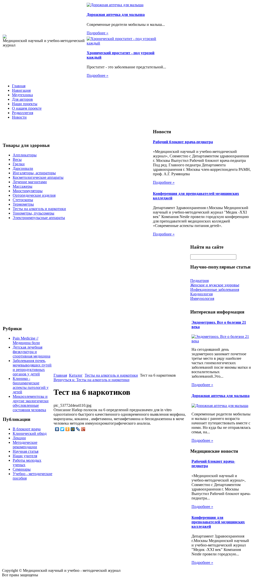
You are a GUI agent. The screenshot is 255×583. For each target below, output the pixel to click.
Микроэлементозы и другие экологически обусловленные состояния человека (31, 403)
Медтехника (22, 95)
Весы (17, 159)
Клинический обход (30, 433)
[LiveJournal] (78, 429)
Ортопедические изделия (34, 195)
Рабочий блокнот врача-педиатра (183, 142)
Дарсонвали (23, 168)
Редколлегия (22, 113)
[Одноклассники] (67, 429)
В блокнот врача (27, 429)
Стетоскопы (23, 200)
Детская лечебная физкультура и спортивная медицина (31, 351)
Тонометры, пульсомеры (33, 213)
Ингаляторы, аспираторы (34, 173)
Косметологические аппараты (38, 177)
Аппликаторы (25, 155)
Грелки (19, 164)
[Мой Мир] (72, 429)
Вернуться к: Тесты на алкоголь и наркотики (91, 380)
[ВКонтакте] (57, 429)
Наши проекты (24, 104)
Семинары (22, 469)
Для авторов (22, 99)
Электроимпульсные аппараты (39, 218)
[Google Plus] (83, 429)
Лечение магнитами (30, 182)
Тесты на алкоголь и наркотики (39, 209)
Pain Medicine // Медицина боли (26, 340)
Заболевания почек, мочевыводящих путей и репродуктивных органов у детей (32, 367)
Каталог (76, 375)
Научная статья (25, 451)
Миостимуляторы (28, 191)
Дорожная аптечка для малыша (116, 14)
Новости (19, 117)
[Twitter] (62, 429)
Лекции (19, 438)
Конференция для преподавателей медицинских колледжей (218, 522)
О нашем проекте (27, 108)
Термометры (23, 204)
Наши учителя (25, 456)
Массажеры (22, 186)
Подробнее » (97, 33)
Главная (18, 86)
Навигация (21, 90)
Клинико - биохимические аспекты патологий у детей (31, 385)
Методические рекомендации (25, 444)
